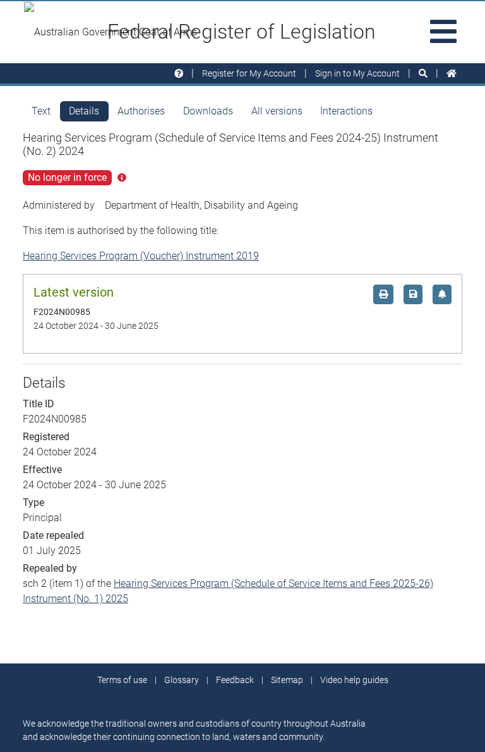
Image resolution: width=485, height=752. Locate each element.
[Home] (451, 73)
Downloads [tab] (208, 111)
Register (249, 73)
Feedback (235, 680)
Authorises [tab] (141, 111)
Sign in (357, 73)
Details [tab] (84, 111)
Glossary (181, 680)
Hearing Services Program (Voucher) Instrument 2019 (141, 256)
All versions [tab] (276, 111)
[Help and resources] (179, 73)
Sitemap (287, 680)
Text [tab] (41, 111)
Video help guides (354, 680)
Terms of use (122, 680)
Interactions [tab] (346, 111)
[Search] (423, 73)
